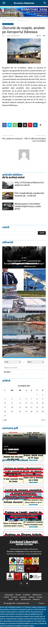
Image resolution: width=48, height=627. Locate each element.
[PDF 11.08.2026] (24, 465)
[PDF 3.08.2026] (24, 488)
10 (5, 403)
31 (5, 416)
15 (37, 403)
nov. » (44, 420)
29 (37, 411)
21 (31, 407)
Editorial (7, 242)
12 (20, 403)
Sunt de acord (39, 626)
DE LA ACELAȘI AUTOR (13, 177)
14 (31, 403)
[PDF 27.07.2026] (24, 532)
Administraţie (36, 595)
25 (12, 411)
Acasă (4, 20)
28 (31, 411)
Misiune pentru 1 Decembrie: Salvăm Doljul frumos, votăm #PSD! (28, 206)
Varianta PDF (10, 428)
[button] (45, 3)
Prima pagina (9, 595)
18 (12, 407)
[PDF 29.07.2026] (24, 510)
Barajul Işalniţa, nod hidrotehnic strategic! (24, 263)
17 (5, 407)
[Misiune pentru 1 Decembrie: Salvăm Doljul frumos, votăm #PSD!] (7, 206)
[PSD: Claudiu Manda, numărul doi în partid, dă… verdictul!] (7, 196)
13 (26, 403)
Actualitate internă (22, 20)
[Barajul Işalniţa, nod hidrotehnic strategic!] (24, 346)
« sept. (4, 420)
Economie (14, 597)
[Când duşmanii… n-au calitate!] (24, 302)
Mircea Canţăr (17, 266)
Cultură (10, 599)
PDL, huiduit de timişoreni (12, 139)
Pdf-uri (6, 446)
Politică (6, 597)
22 (37, 407)
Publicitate (36, 599)
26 (20, 411)
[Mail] (27, 583)
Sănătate (32, 597)
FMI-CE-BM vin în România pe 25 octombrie (35, 140)
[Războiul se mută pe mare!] (24, 324)
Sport (17, 599)
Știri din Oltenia (26, 599)
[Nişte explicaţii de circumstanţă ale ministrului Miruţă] (24, 279)
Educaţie (39, 597)
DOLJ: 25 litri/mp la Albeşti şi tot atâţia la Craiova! (29, 183)
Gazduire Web (33, 603)
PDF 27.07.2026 (11, 449)
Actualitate (11, 20)
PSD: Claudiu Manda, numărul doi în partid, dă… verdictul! (29, 194)
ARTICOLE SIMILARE (12, 174)
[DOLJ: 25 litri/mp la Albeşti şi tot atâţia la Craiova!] (7, 185)
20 (26, 407)
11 (12, 403)
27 (26, 411)
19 (20, 407)
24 (5, 411)
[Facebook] (21, 583)
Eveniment (23, 597)
